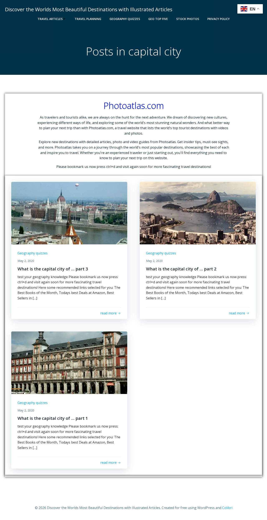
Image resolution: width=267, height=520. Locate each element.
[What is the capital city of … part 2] (198, 213)
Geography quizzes (125, 19)
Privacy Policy (218, 19)
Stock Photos (187, 19)
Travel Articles (50, 19)
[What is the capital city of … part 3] (69, 213)
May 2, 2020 (26, 261)
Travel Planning (88, 19)
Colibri (227, 507)
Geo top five (158, 19)
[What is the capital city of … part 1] (69, 362)
